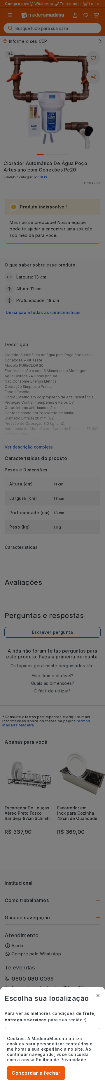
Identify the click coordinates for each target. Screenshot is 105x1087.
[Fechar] (98, 995)
